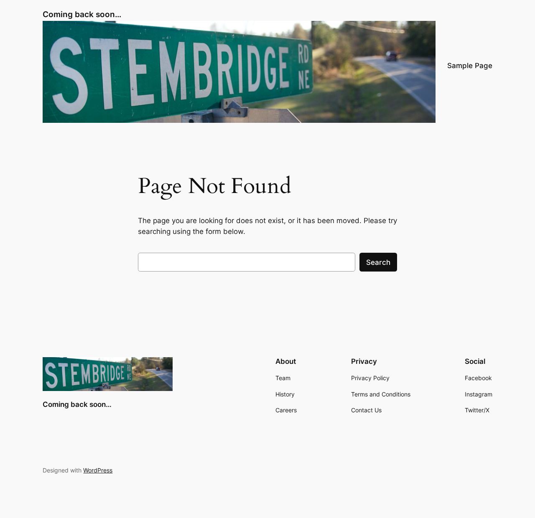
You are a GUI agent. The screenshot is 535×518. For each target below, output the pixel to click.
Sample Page (469, 65)
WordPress (97, 470)
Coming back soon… (82, 14)
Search (378, 262)
